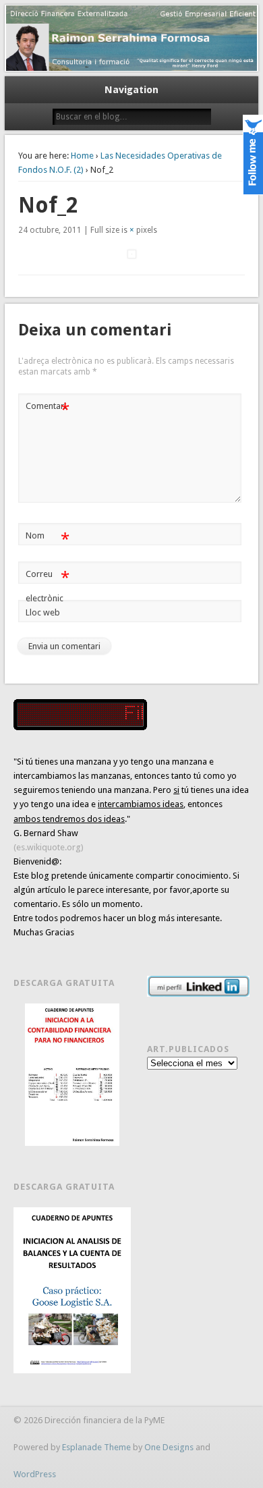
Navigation (131, 90)
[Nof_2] (131, 254)
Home (82, 155)
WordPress (34, 1474)
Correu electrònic (47, 585)
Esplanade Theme (96, 1447)
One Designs (169, 1447)
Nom (47, 539)
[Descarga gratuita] (72, 1074)
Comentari (47, 409)
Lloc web (43, 612)
